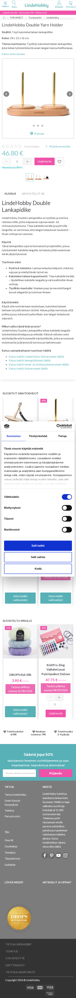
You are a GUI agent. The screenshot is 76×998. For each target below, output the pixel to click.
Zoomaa (39, 133)
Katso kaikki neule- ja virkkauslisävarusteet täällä (39, 364)
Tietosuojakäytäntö (20, 972)
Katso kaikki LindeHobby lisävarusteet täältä (36, 356)
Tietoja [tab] (62, 436)
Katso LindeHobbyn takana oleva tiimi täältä (54, 842)
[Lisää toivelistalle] (59, 161)
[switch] (67, 508)
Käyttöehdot (15, 965)
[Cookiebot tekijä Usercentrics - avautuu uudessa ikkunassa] (56, 426)
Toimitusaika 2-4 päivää (65, 733)
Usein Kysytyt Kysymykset (12, 802)
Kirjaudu (55, 773)
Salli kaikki (38, 545)
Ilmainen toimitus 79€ (39, 733)
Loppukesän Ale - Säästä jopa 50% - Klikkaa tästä (25, 12)
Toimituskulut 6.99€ (15, 733)
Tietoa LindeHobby (15, 794)
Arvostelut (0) (33, 193)
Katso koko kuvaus (13, 53)
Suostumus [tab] (14, 436)
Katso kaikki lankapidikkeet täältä (30, 360)
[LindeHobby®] (36, 5)
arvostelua (31, 146)
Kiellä (38, 568)
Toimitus (9, 810)
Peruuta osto (12, 816)
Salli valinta (38, 557)
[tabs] (14, 5)
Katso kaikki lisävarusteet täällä (28, 368)
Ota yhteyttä (15, 958)
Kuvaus (10, 193)
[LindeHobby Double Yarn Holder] (38, 94)
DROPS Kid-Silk (20, 675)
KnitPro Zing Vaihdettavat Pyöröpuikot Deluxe (56, 669)
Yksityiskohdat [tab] (38, 436)
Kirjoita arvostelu (59, 146)
